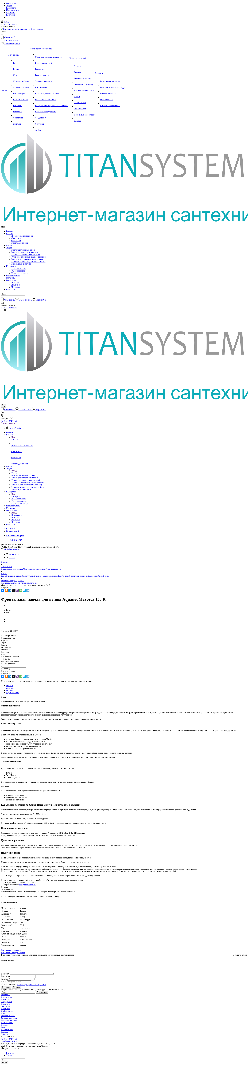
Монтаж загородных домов (23, 250)
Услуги (9, 247)
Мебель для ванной (19, 243)
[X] (13, 590)
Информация (7, 1011)
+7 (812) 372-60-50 (9, 24)
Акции (9, 245)
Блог (3, 1027)
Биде (3, 576)
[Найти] (2, 34)
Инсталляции (27, 576)
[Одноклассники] (6, 590)
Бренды (4, 1032)
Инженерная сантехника (22, 236)
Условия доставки (19, 271)
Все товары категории (11, 950)
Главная (9, 231)
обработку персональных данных (31, 984)
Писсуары (53, 576)
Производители (13, 275)
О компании (11, 280)
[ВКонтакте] (2, 590)
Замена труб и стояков (21, 264)
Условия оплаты (18, 268)
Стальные (33, 583)
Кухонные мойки (41, 576)
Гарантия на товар (19, 273)
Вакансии (5, 1004)
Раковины (83, 576)
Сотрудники (6, 1002)
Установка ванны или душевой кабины (28, 257)
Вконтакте (13, 554)
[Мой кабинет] (2, 303)
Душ (59, 576)
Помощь (4, 1013)
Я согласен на (25, 984)
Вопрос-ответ (7, 1029)
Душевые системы (13, 576)
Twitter (12, 557)
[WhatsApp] (20, 590)
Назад (14, 437)
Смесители (74, 576)
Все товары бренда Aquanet (13, 952)
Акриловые (6, 583)
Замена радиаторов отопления (24, 252)
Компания (5, 995)
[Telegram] (27, 590)
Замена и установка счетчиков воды (27, 259)
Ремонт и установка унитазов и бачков (28, 261)
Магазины (10, 278)
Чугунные (24, 583)
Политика (15, 287)
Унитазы (65, 576)
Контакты (10, 289)
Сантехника (16, 238)
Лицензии (15, 285)
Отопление (16, 240)
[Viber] (17, 590)
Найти (4, 1063)
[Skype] (24, 590)
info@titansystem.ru (12, 549)
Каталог (9, 233)
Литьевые (15, 583)
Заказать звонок (8, 423)
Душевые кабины (95, 576)
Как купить (11, 266)
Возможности (7, 1022)
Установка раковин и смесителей (25, 254)
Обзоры (4, 1034)
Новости (15, 282)
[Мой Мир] (9, 590)
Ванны (106, 576)
